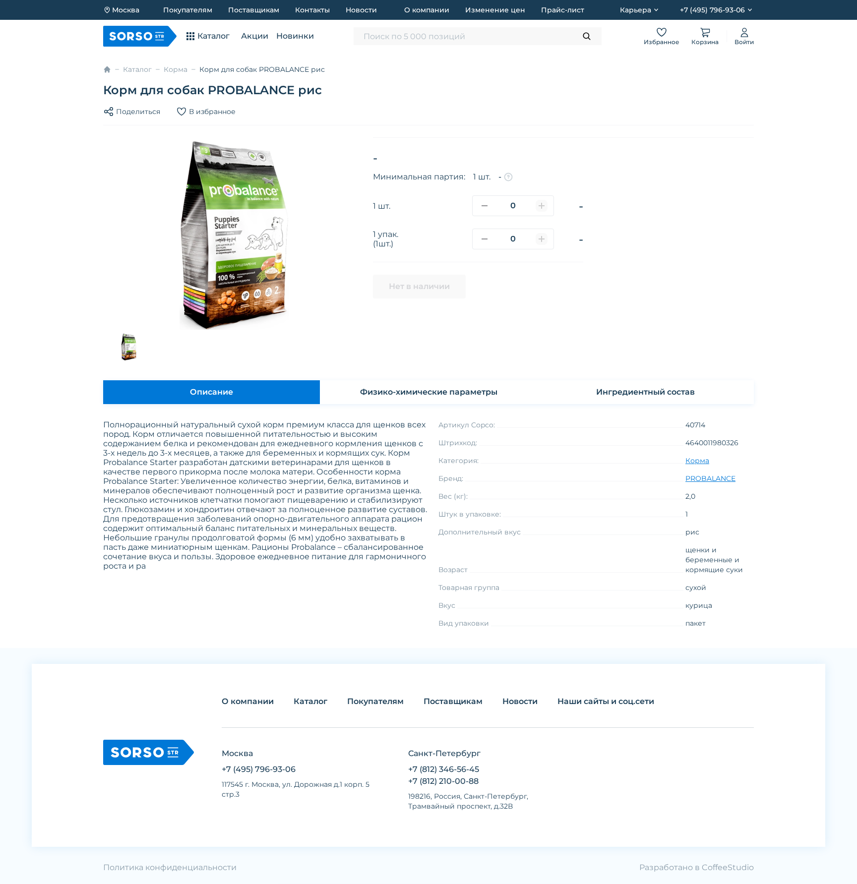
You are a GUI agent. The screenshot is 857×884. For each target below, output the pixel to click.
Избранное (661, 42)
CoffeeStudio (728, 867)
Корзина (705, 42)
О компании (426, 9)
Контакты (312, 9)
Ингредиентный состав (645, 392)
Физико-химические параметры (428, 392)
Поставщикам (253, 9)
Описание (211, 392)
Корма (175, 69)
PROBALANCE (710, 478)
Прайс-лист (562, 9)
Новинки (295, 36)
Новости (361, 9)
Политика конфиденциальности (170, 867)
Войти (744, 42)
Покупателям (187, 9)
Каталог (137, 69)
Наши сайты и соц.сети (605, 701)
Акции (254, 36)
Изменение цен (495, 9)
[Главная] (107, 69)
